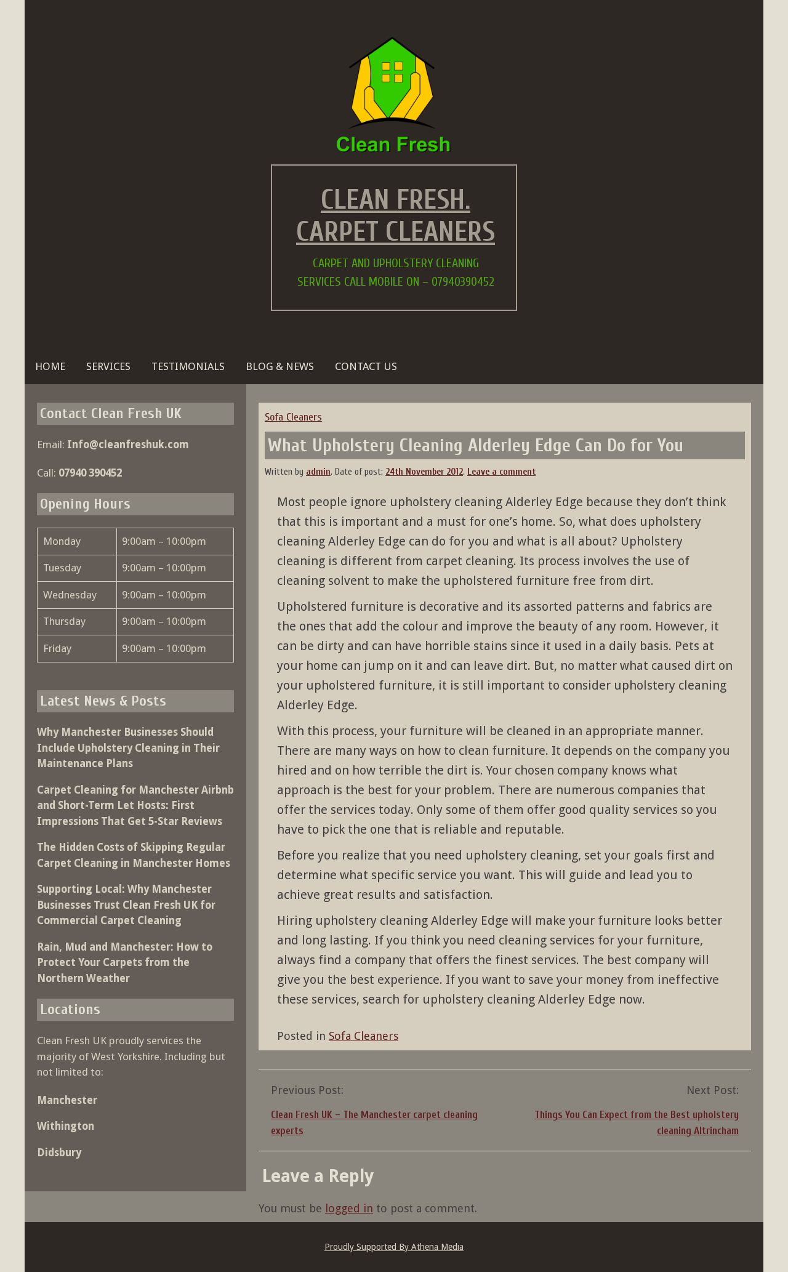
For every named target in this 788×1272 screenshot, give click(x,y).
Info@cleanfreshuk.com (128, 444)
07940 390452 (90, 473)
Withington (65, 1126)
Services (108, 366)
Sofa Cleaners (293, 417)
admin (318, 472)
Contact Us (366, 366)
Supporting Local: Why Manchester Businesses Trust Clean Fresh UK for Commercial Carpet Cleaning (126, 905)
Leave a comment (501, 472)
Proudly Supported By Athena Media (394, 1247)
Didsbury (59, 1152)
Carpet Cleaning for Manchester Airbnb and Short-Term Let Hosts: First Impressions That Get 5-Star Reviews (135, 805)
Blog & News (280, 366)
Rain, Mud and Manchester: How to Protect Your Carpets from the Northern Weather (124, 962)
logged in (349, 1208)
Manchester (67, 1100)
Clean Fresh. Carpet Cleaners (395, 216)
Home (50, 366)
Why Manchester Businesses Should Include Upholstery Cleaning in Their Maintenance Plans (128, 748)
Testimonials (188, 366)
